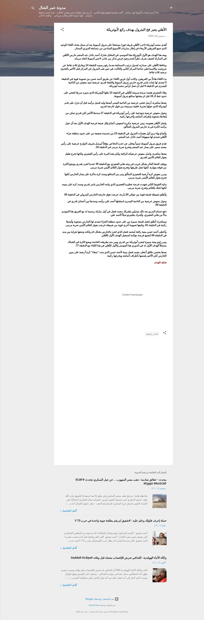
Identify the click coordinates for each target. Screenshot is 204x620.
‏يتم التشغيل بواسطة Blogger (100, 599)
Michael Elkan (94, 605)
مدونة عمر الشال (52, 7)
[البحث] (33, 9)
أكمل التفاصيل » (68, 510)
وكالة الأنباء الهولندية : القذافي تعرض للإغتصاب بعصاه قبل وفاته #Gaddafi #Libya (119, 557)
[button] (62, 30)
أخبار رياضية (152, 334)
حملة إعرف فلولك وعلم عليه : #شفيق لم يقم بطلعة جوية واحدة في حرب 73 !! (121, 520)
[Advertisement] (41, 70)
